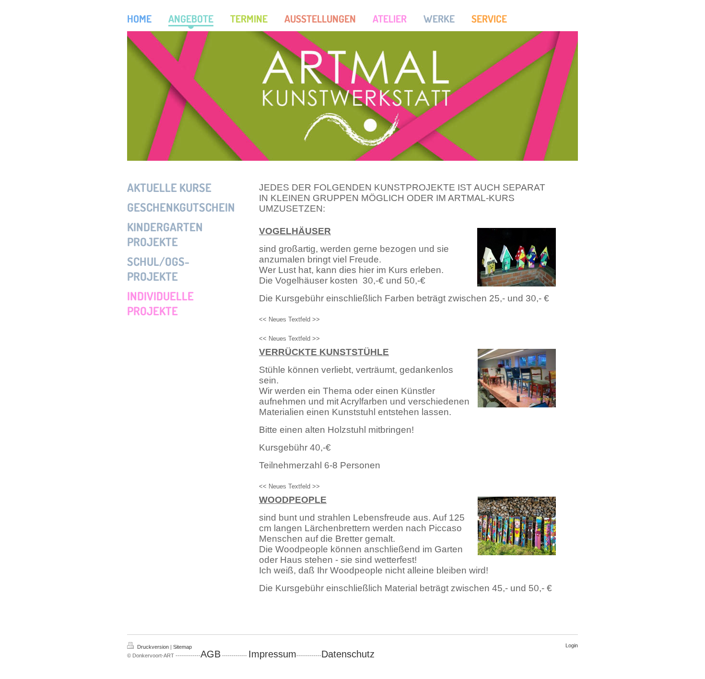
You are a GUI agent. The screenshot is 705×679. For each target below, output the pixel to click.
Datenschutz (348, 654)
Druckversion (153, 647)
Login (571, 645)
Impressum (272, 654)
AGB (210, 654)
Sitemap (182, 647)
